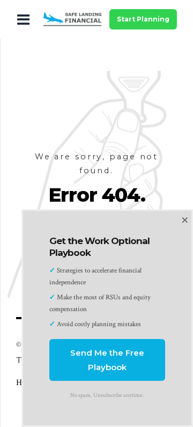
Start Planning (143, 19)
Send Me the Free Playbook (107, 360)
